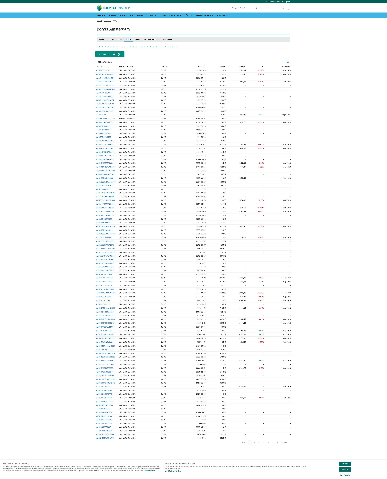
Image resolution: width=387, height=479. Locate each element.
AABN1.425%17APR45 (105, 434)
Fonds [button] (140, 15)
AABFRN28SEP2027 (104, 420)
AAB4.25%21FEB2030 (105, 334)
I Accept (345, 463)
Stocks (101, 39)
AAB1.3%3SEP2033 (104, 219)
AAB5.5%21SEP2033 (104, 368)
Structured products (151, 39)
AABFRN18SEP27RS (104, 394)
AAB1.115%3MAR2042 (105, 197)
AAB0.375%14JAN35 (104, 144)
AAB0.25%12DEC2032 (105, 141)
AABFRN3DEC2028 (104, 423)
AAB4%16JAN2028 (104, 331)
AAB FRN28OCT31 (103, 137)
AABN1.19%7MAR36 (104, 431)
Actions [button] (112, 15)
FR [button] (289, 2)
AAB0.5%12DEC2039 (104, 156)
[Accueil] (113, 8)
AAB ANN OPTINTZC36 (105, 119)
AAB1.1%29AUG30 (103, 189)
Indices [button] (123, 15)
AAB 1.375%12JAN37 (104, 82)
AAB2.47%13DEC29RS (105, 289)
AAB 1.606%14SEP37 (104, 96)
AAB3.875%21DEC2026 (105, 323)
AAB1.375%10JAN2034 (105, 226)
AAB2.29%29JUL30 (104, 274)
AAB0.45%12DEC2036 (105, 152)
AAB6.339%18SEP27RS (105, 383)
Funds (137, 39)
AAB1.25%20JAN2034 (105, 211)
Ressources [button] (222, 15)
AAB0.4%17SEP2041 (104, 148)
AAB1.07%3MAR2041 (104, 186)
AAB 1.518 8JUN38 (103, 93)
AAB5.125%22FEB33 (104, 361)
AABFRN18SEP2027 (104, 390)
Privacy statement (149, 470)
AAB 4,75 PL (101, 115)
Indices (111, 39)
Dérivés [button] (188, 15)
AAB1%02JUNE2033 (104, 178)
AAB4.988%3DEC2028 (105, 353)
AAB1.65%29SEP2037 (105, 267)
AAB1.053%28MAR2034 (106, 182)
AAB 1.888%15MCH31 (105, 100)
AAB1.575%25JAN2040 (105, 249)
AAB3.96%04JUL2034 (105, 327)
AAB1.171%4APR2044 (104, 204)
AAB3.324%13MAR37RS (106, 316)
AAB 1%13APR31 (102, 70)
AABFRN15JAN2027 (104, 387)
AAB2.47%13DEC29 (104, 285)
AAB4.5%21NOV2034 (104, 342)
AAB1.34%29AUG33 (104, 223)
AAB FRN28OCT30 (103, 133)
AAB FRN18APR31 (103, 126)
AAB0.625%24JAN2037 (106, 167)
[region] (193, 469)
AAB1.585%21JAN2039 (105, 252)
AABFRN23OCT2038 (104, 405)
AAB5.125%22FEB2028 (105, 357)
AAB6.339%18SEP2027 (105, 379)
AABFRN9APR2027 (103, 427)
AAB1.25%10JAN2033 (105, 208)
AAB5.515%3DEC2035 (105, 372)
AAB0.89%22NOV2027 (105, 174)
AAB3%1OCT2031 (103, 301)
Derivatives (167, 39)
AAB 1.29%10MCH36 (104, 78)
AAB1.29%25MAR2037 (105, 215)
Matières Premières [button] (204, 15)
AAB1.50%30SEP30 (104, 237)
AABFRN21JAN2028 (104, 398)
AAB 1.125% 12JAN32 (105, 74)
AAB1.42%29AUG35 (104, 230)
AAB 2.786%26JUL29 (105, 104)
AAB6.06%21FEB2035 (105, 376)
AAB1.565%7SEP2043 (105, 245)
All (177, 47)
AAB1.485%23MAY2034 (106, 234)
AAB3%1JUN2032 (103, 297)
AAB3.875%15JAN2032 (105, 319)
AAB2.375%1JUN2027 (105, 282)
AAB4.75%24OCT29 (104, 350)
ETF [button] (131, 15)
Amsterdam (107, 21)
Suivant (285, 442)
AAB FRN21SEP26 (103, 130)
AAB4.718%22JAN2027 (105, 346)
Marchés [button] (101, 15)
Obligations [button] (152, 15)
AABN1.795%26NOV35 (105, 438)
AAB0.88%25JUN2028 (105, 171)
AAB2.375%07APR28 (104, 278)
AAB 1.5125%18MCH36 (105, 89)
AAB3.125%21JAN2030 (105, 308)
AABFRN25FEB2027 (104, 416)
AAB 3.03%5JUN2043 (105, 107)
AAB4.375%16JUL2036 (105, 338)
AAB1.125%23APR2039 (105, 200)
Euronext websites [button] (273, 2)
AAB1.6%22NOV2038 (104, 263)
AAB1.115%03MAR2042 (105, 193)
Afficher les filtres (107, 54)
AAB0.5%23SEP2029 (104, 163)
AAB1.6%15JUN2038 (104, 260)
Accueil (99, 21)
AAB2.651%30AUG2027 (106, 293)
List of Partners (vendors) (173, 471)
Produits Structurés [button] (171, 15)
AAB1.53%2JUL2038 (104, 241)
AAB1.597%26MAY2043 (106, 256)
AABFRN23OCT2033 (104, 402)
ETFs (120, 39)
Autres (172, 47)
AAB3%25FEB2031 (103, 304)
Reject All (345, 469)
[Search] (256, 8)
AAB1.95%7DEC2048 (104, 271)
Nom (98, 66)
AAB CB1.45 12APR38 (105, 122)
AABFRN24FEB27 (103, 409)
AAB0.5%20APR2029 (104, 159)
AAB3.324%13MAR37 (104, 312)
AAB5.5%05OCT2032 (105, 364)
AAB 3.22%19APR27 (104, 111)
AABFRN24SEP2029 (104, 412)
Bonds (128, 39)
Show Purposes (345, 475)
